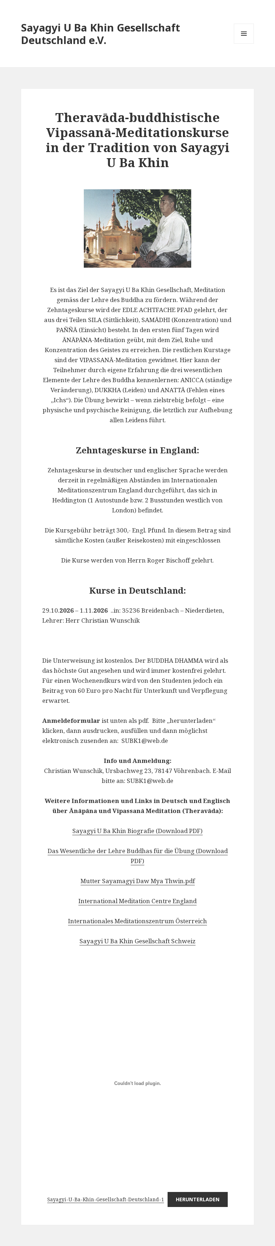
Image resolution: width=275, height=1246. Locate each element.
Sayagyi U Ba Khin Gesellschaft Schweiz (137, 941)
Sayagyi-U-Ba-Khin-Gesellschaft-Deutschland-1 (105, 1199)
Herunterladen (197, 1199)
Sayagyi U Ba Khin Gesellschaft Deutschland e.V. (100, 33)
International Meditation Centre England (137, 901)
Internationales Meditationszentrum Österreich (137, 921)
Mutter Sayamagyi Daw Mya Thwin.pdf (138, 881)
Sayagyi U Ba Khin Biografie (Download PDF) (137, 831)
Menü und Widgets (244, 43)
